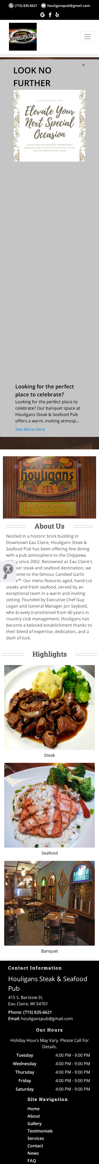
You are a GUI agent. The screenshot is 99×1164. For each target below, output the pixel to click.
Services (35, 1138)
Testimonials (40, 1131)
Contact (35, 1146)
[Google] (42, 14)
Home (33, 1109)
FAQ (31, 1160)
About (33, 1116)
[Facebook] (50, 14)
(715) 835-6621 (26, 5)
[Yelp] (57, 14)
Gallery (34, 1123)
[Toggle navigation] (87, 36)
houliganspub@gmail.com (68, 5)
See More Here (30, 429)
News (33, 1153)
